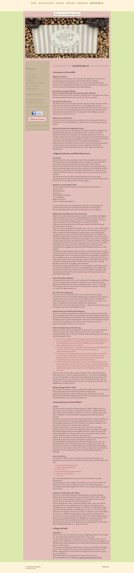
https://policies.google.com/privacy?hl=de (88, 557)
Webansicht (105, 566)
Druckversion (31, 566)
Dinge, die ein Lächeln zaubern (67, 14)
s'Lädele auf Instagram (37, 119)
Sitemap (38, 566)
